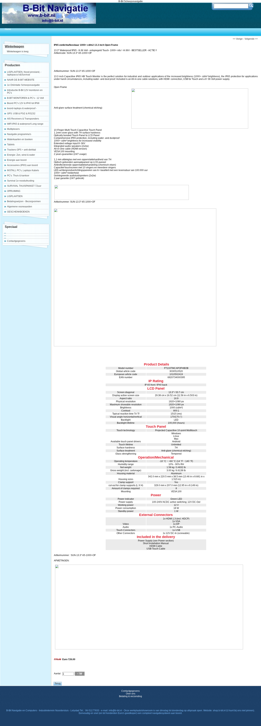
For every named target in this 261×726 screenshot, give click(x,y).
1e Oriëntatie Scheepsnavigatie (23, 85)
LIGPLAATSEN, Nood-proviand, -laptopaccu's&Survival (24, 73)
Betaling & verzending (130, 696)
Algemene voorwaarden (19, 206)
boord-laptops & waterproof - (22, 108)
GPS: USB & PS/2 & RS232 (21, 113)
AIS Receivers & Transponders (23, 118)
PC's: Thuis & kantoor (18, 175)
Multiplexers (13, 129)
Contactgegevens (16, 241)
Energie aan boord (17, 160)
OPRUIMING (13, 191)
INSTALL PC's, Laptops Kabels (23, 170)
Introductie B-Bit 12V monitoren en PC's (25, 91)
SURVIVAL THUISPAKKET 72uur (24, 186)
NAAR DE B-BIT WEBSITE (20, 79)
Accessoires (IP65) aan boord (22, 165)
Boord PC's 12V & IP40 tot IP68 (23, 103)
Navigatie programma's (19, 134)
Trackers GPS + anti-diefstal (21, 149)
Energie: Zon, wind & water (21, 155)
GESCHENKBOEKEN (18, 211)
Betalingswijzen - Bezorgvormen (24, 201)
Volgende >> (251, 39)
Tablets (11, 144)
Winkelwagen (14, 46)
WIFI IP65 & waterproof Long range (25, 124)
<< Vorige (238, 39)
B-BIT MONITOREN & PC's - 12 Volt (25, 98)
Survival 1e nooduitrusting (20, 180)
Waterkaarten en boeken (20, 139)
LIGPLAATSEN (15, 196)
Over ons (130, 693)
